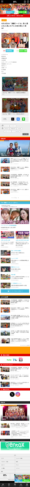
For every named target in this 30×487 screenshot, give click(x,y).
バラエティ (13, 125)
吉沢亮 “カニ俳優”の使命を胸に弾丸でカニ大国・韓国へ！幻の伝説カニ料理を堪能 (20, 332)
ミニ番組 (3, 468)
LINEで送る (23, 119)
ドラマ (2, 458)
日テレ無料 (21, 360)
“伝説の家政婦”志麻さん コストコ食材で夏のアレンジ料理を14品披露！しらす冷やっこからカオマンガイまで (20, 340)
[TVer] (8, 12)
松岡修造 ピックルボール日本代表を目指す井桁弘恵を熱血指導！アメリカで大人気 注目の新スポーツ (20, 324)
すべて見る (14, 197)
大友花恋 (19, 128)
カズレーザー (7, 131)
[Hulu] (21, 12)
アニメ (17, 464)
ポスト (12, 119)
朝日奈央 (7, 128)
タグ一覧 (25, 134)
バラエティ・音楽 (4, 461)
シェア (18, 119)
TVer (8, 50)
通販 (2, 471)
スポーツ (3, 464)
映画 (17, 461)
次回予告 (4, 20)
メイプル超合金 (16, 131)
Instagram (17, 394)
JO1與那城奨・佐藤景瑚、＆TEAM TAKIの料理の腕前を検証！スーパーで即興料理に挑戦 (20, 301)
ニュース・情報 (19, 458)
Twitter (12, 394)
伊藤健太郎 (13, 128)
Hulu (22, 50)
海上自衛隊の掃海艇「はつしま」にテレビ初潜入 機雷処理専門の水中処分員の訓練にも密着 (20, 317)
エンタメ (7, 125)
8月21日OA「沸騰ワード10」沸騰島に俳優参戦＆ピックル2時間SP (20, 308)
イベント (18, 468)
